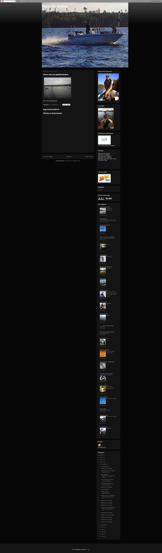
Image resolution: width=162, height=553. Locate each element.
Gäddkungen (103, 219)
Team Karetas (104, 290)
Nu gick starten (105, 489)
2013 (101, 459)
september (104, 466)
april (102, 534)
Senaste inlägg (47, 156)
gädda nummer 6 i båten (107, 515)
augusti (103, 524)
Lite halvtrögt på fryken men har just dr (107, 480)
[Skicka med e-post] (63, 105)
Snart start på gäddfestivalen (105, 492)
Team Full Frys (104, 314)
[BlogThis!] (65, 105)
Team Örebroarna (105, 207)
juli (102, 527)
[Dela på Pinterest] (69, 105)
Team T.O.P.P (103, 302)
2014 (101, 457)
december (104, 464)
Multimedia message (111, 398)
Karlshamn (109, 428)
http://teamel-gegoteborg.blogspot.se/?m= (108, 476)
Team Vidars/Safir (105, 225)
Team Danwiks (104, 427)
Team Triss (103, 278)
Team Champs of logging (107, 237)
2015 (101, 455)
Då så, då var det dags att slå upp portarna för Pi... (108, 497)
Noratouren (109, 256)
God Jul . (108, 244)
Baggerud (108, 303)
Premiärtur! (109, 375)
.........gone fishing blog (106, 325)
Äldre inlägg (89, 156)
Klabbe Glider (104, 385)
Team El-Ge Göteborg (106, 266)
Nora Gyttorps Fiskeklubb (107, 332)
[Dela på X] (66, 105)
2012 (101, 462)
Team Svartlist (104, 415)
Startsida (68, 156)
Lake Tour (103, 243)
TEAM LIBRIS (103, 397)
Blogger (88, 549)
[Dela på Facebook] (68, 105)
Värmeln (108, 268)
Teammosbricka (104, 350)
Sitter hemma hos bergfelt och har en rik (108, 471)
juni (102, 529)
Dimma (108, 315)
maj (102, 531)
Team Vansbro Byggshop (107, 361)
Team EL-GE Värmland (106, 373)
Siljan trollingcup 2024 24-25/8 (107, 238)
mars (102, 536)
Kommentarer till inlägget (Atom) (72, 160)
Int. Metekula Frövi (104, 333)
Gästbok (100, 190)
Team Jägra (103, 409)
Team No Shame (55, 6)
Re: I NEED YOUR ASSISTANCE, (108, 220)
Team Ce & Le (104, 338)
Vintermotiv (102, 327)
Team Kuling (103, 255)
